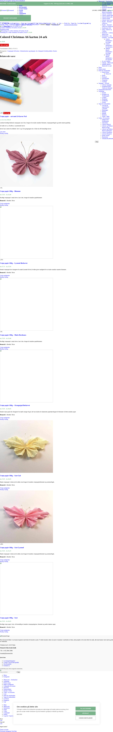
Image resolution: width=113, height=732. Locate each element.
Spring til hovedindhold (18, 0)
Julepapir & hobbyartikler (45, 51)
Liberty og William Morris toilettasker (107, 129)
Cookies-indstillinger (85, 718)
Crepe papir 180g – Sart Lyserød (12, 547)
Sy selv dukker (106, 61)
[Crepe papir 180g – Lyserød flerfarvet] (26, 258)
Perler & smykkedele (104, 70)
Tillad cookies (85, 708)
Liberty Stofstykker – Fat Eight (109, 40)
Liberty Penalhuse (107, 132)
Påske (100, 67)
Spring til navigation (6, 0)
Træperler (104, 80)
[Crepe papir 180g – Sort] (26, 614)
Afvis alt (85, 713)
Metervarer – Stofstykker (105, 1)
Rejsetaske (105, 137)
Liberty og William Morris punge (107, 126)
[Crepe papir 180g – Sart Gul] (26, 472)
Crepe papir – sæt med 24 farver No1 (13, 116)
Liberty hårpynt (106, 124)
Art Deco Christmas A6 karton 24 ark (10, 27)
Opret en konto (4, 729)
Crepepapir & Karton (13, 51)
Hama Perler (105, 72)
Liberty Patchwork (107, 17)
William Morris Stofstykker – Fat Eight (109, 51)
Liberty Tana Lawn (107, 20)
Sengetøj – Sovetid (104, 83)
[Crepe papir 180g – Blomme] (26, 186)
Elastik (104, 93)
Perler (103, 75)
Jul (36, 51)
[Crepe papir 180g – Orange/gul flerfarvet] (26, 402)
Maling (104, 111)
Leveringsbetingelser (9, 661)
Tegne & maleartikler (104, 104)
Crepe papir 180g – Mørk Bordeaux (13, 335)
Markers (104, 115)
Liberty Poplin (106, 18)
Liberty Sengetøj (106, 85)
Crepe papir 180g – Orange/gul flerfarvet (15, 405)
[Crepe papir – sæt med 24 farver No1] (26, 111)
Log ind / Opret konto (10, 716)
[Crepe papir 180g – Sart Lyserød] (26, 542)
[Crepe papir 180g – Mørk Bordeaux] (26, 330)
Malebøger (105, 110)
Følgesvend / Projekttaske (105, 120)
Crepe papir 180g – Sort (9, 618)
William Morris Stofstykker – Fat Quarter (109, 57)
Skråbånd (104, 99)
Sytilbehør (101, 91)
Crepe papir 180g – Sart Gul (10, 476)
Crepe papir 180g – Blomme (10, 191)
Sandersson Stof (106, 28)
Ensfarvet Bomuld (107, 7)
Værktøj (104, 81)
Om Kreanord (7, 664)
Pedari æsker (102, 69)
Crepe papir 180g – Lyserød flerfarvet (13, 263)
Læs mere (19, 714)
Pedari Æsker (105, 135)
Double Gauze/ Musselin (106, 5)
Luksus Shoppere (107, 134)
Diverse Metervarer (107, 3)
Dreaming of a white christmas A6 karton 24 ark (13, 32)
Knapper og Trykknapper (105, 95)
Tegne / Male (105, 116)
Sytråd (104, 102)
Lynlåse (104, 97)
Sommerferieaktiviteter (105, 89)
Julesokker (105, 123)
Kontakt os (7, 665)
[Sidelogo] (3, 10)
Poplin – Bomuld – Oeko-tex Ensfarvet (107, 25)
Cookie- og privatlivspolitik (11, 662)
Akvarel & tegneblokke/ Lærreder (105, 107)
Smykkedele (105, 78)
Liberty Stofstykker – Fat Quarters (109, 45)
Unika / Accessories (104, 118)
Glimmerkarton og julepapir (27, 51)
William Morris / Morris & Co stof (107, 65)
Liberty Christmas (107, 14)
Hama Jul (108, 74)
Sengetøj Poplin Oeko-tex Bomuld (107, 87)
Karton (55, 51)
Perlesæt (104, 77)
